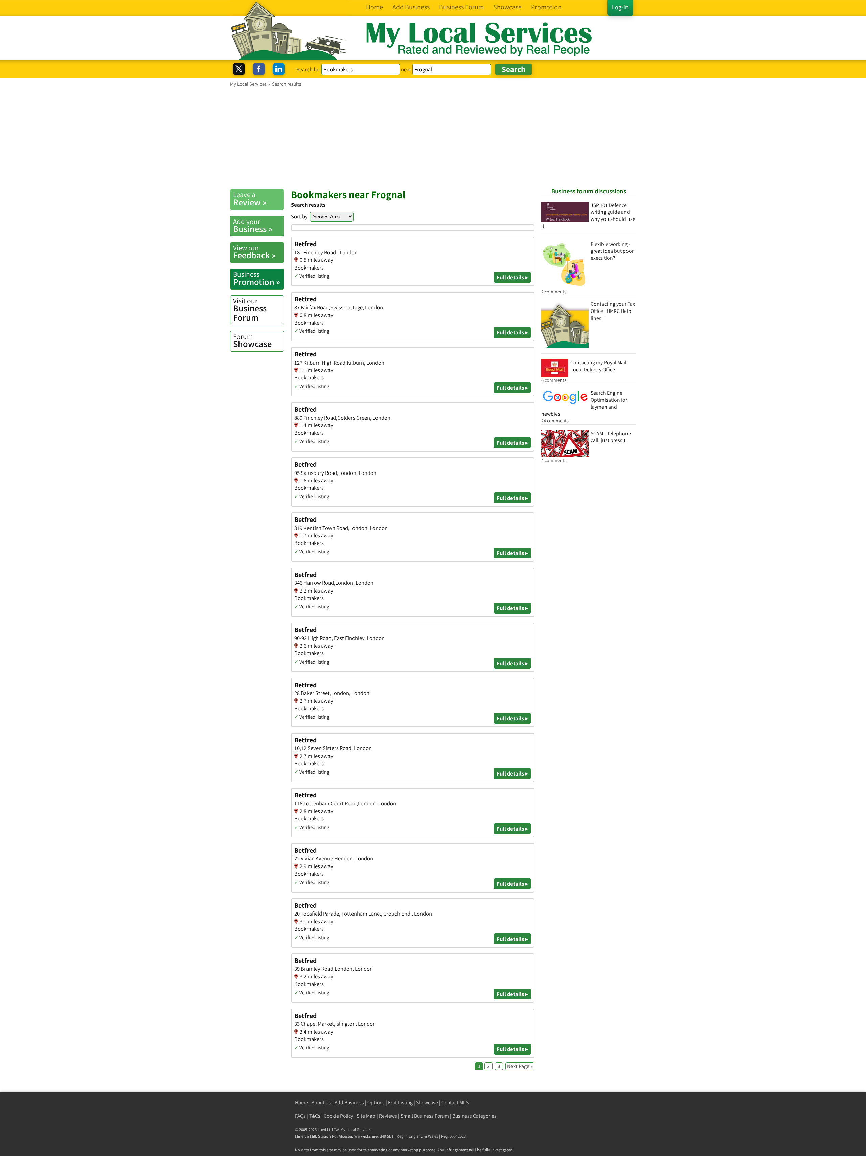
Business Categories (474, 1116)
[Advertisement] (433, 137)
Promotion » (256, 278)
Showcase (252, 340)
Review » (250, 199)
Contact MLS (455, 1102)
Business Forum (250, 309)
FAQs (300, 1116)
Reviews (388, 1116)
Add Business (349, 1102)
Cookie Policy (338, 1116)
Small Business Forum (425, 1116)
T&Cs (314, 1116)
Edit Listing (400, 1102)
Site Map (366, 1116)
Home (301, 1102)
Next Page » (520, 1066)
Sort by (299, 216)
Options (376, 1102)
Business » (252, 225)
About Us (321, 1102)
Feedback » (254, 252)
